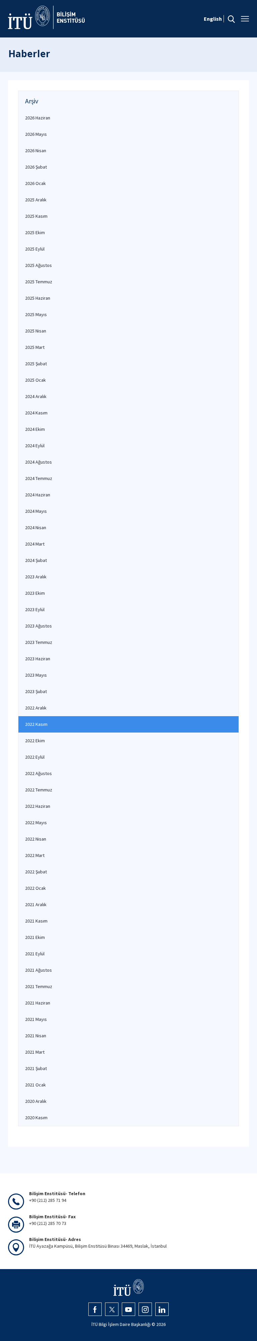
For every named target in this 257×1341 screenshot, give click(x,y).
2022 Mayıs (36, 823)
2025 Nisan (35, 331)
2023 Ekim (35, 593)
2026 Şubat (36, 167)
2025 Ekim (35, 232)
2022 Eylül (35, 757)
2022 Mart (35, 855)
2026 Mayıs (36, 134)
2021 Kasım (36, 921)
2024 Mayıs (36, 511)
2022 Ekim (35, 741)
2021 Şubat (36, 1068)
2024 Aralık (36, 396)
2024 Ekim (35, 429)
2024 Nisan (35, 527)
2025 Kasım (36, 216)
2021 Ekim (35, 937)
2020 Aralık (36, 1101)
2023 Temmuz (38, 642)
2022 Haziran (37, 806)
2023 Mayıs (36, 675)
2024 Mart (35, 544)
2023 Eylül (35, 609)
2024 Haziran (37, 495)
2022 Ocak (35, 888)
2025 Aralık (36, 200)
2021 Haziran (37, 1003)
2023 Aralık (36, 577)
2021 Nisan (35, 1036)
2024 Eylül (35, 446)
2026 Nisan (35, 151)
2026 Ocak (35, 183)
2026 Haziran (37, 118)
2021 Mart (35, 1052)
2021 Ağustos (38, 970)
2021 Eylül (35, 954)
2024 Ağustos (38, 462)
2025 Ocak (35, 380)
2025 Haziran (37, 298)
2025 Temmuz (38, 282)
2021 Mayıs (36, 1019)
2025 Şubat (36, 364)
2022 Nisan (35, 839)
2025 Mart (35, 347)
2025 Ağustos (38, 265)
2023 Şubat (36, 691)
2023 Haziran (37, 659)
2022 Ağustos (38, 773)
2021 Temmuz (38, 986)
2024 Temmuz (38, 478)
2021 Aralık (36, 904)
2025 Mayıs (36, 314)
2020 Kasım (36, 1118)
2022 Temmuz (38, 790)
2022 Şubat (36, 872)
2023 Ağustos (38, 626)
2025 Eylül (35, 249)
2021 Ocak (35, 1085)
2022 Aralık (36, 708)
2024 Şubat (36, 560)
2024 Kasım (36, 413)
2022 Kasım (36, 724)
